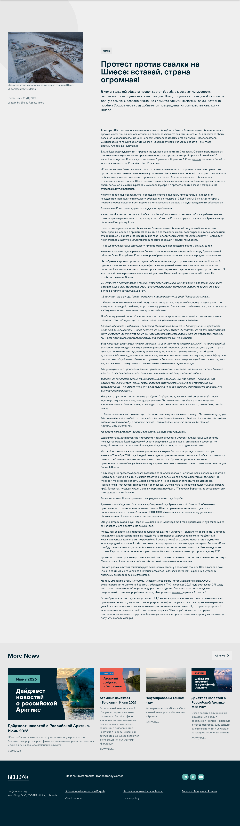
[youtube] (201, 777)
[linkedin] (185, 777)
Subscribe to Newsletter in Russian (143, 791)
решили (196, 159)
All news (220, 655)
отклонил (215, 521)
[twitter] (193, 777)
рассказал (130, 273)
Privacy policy (131, 797)
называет (177, 592)
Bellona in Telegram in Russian (199, 791)
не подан (201, 557)
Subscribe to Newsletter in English (85, 791)
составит (152, 610)
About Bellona (73, 797)
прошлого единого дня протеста (158, 155)
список (111, 492)
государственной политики (117, 198)
